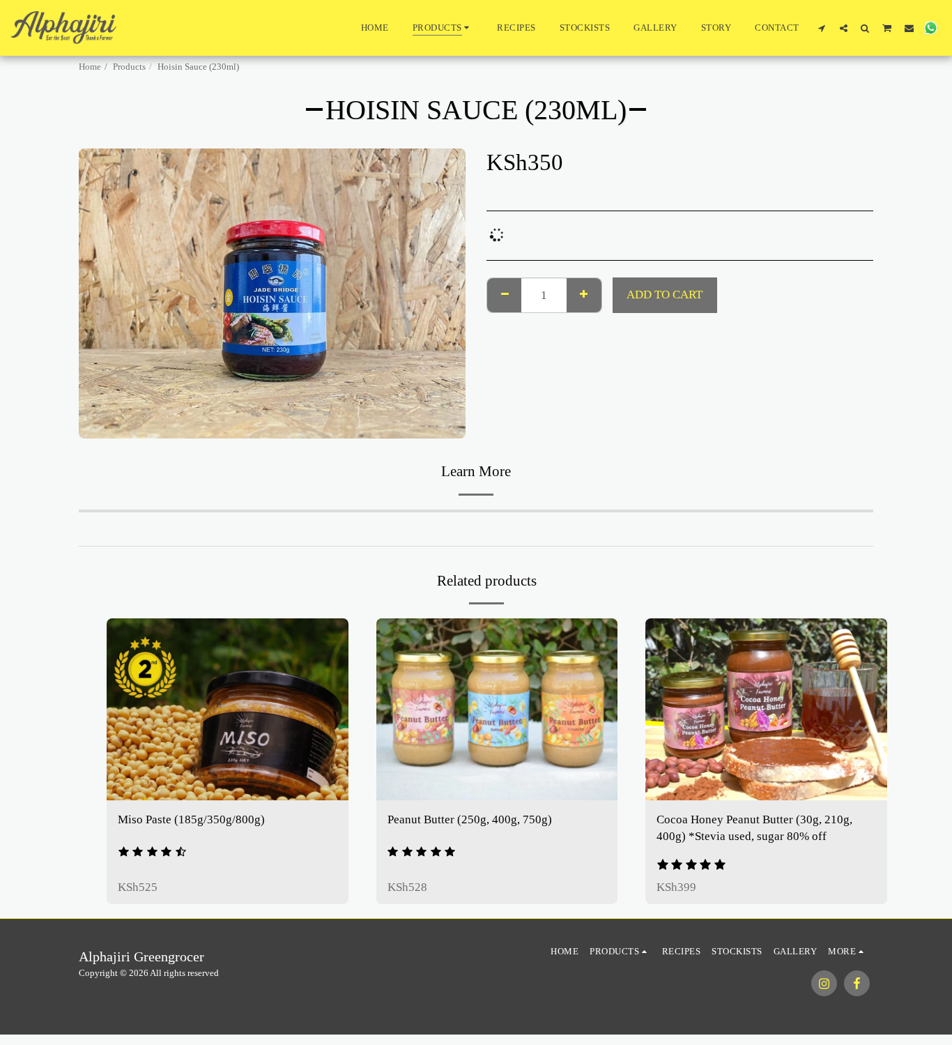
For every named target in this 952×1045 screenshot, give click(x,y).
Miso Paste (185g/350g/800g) (191, 819)
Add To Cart (236, 784)
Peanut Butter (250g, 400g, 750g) (469, 819)
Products (129, 66)
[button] (822, 28)
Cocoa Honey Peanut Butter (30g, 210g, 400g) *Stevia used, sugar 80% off (754, 828)
